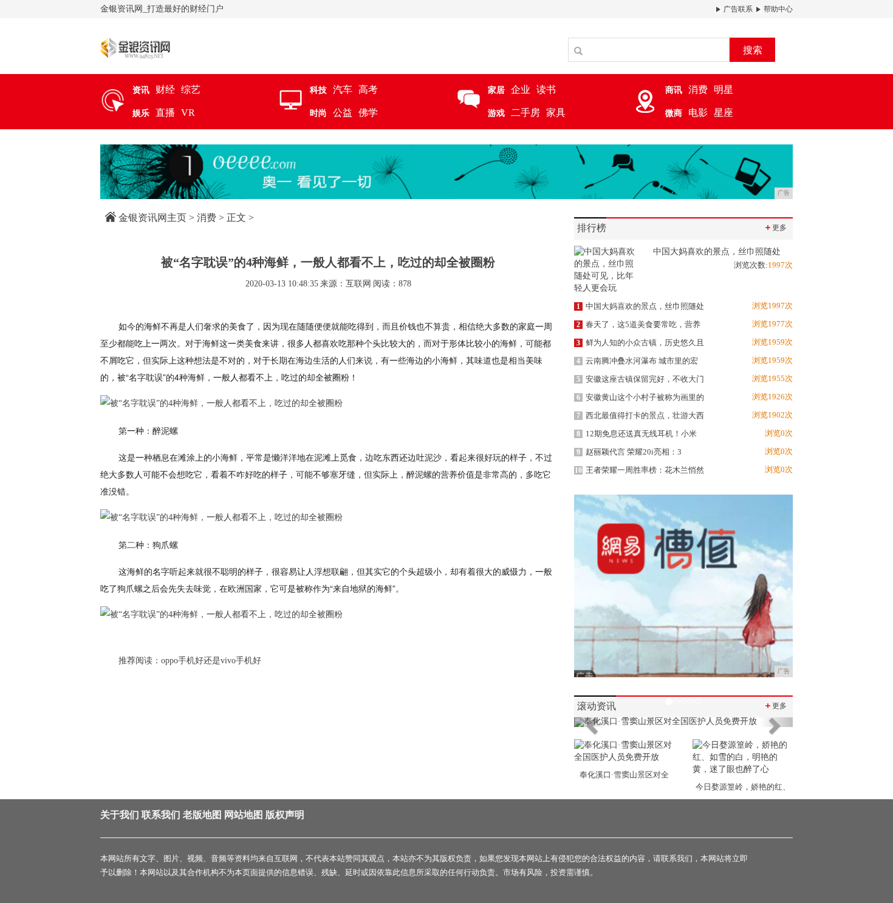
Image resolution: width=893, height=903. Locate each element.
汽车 (342, 89)
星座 (723, 112)
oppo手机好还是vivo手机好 (211, 660)
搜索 (752, 50)
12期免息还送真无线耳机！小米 (637, 433)
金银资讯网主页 (152, 217)
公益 (342, 112)
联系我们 (161, 815)
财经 (165, 89)
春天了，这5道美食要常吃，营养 (638, 324)
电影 (698, 112)
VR (188, 112)
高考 (368, 89)
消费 (698, 89)
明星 (723, 89)
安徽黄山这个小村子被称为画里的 (640, 397)
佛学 (368, 112)
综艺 (190, 89)
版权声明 (284, 815)
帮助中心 (777, 9)
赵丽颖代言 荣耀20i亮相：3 (629, 451)
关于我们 (119, 815)
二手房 (525, 112)
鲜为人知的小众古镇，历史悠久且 (640, 342)
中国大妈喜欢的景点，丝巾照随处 (640, 306)
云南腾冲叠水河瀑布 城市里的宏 (637, 360)
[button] (590, 722)
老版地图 (202, 815)
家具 (556, 112)
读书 (546, 89)
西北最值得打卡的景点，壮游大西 (640, 415)
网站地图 (243, 815)
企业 (520, 89)
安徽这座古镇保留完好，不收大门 (640, 379)
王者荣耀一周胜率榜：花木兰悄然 (639, 470)
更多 (775, 227)
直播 (165, 112)
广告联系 (737, 9)
